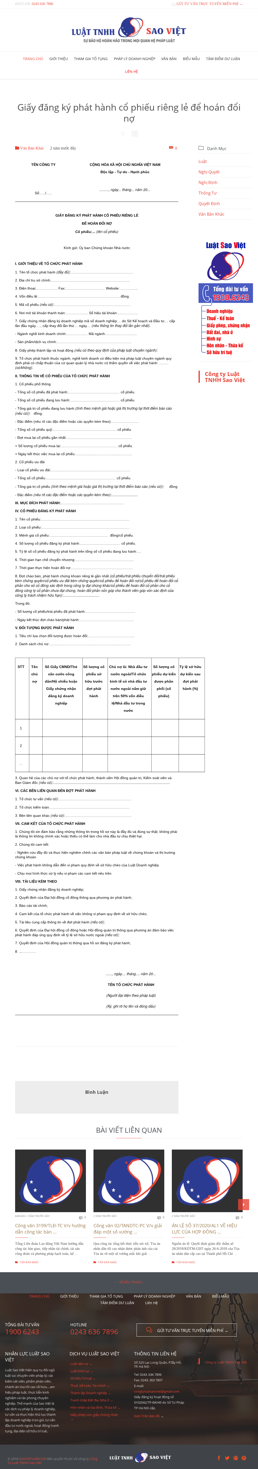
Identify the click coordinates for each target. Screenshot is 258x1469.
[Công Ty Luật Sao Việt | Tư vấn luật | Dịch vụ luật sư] (129, 30)
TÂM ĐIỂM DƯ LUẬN (117, 1302)
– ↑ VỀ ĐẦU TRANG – (129, 1282)
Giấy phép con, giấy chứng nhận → (94, 1416)
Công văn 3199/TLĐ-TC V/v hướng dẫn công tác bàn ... (50, 1228)
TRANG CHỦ (39, 1296)
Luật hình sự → (81, 1371)
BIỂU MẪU (220, 1296)
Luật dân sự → (81, 1363)
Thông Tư (208, 193)
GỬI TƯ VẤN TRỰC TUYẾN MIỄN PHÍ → (207, 4)
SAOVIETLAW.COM (32, 1458)
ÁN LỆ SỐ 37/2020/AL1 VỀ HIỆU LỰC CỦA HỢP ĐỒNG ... (204, 1228)
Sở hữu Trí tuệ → (82, 1378)
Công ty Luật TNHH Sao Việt (225, 377)
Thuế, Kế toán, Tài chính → (90, 1385)
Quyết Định (209, 203)
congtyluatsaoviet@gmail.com (156, 1391)
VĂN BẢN (193, 1296)
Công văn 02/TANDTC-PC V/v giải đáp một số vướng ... (127, 1228)
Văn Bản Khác (29, 148)
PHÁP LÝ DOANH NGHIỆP (154, 1296)
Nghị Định (208, 182)
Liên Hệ (151, 1302)
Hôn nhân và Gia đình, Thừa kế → (95, 1407)
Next (243, 1204)
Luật (203, 161)
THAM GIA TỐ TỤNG (106, 1296)
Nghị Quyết (209, 172)
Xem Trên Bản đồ (147, 1416)
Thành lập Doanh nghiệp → (90, 1393)
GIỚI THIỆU (69, 1296)
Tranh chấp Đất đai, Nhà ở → (91, 1400)
